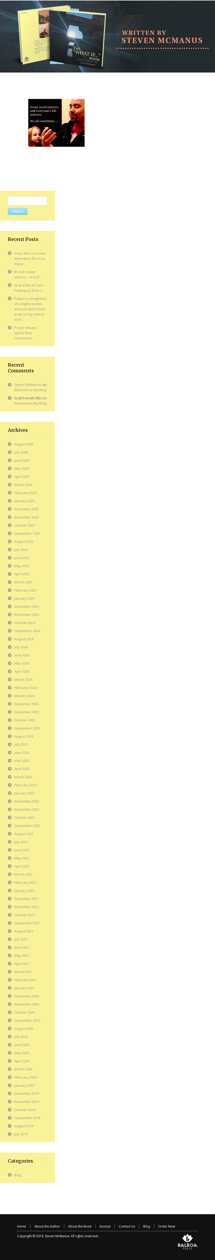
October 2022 (24, 817)
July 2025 (21, 549)
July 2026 (21, 452)
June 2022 (21, 850)
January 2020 (24, 1085)
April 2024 (21, 671)
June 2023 (21, 752)
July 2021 (21, 939)
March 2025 (23, 582)
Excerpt (105, 1226)
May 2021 (21, 955)
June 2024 (21, 655)
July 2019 (21, 1134)
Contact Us (127, 1226)
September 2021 (27, 923)
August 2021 (23, 931)
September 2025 (27, 533)
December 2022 (26, 801)
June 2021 (21, 947)
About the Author (47, 1226)
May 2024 (21, 663)
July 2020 (21, 1036)
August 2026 (23, 444)
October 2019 (24, 1109)
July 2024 (21, 647)
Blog (17, 1175)
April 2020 (21, 1061)
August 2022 (23, 833)
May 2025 (21, 565)
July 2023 (21, 744)
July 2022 (21, 841)
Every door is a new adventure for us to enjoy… (29, 258)
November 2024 (26, 614)
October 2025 (24, 525)
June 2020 (21, 1044)
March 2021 (23, 971)
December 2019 (26, 1093)
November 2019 (26, 1101)
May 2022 (21, 858)
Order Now (166, 1226)
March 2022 (23, 874)
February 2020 (25, 1077)
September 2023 (27, 728)
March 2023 (23, 777)
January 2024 (24, 695)
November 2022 (26, 809)
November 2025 (26, 517)
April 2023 (21, 768)
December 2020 (26, 996)
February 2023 (25, 785)
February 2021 (25, 979)
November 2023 (26, 712)
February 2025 (25, 590)
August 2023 (23, 736)
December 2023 (26, 703)
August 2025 (23, 541)
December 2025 (26, 509)
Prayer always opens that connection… (25, 332)
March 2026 (23, 484)
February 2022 (25, 882)
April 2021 (21, 963)
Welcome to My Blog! (30, 390)
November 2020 (26, 1004)
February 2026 (25, 492)
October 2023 (24, 720)
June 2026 (21, 460)
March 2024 (23, 679)
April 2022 (21, 866)
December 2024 (26, 606)
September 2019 (27, 1117)
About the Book (80, 1226)
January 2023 (24, 793)
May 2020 (21, 1053)
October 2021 (24, 915)
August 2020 (23, 1028)
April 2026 (21, 476)
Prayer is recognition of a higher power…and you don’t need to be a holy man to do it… (30, 309)
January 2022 (24, 890)
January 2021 (24, 988)
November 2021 (26, 906)
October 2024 (24, 622)
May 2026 (21, 468)
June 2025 (21, 557)
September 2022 (27, 825)
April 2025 (21, 574)
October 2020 (24, 1012)
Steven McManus (28, 384)
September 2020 (27, 1020)
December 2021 (26, 898)
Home (21, 1226)
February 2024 (25, 687)
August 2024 (23, 639)
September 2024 (27, 630)
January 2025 (24, 598)
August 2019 (23, 1126)
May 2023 (21, 760)
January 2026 (24, 501)
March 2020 (23, 1069)
